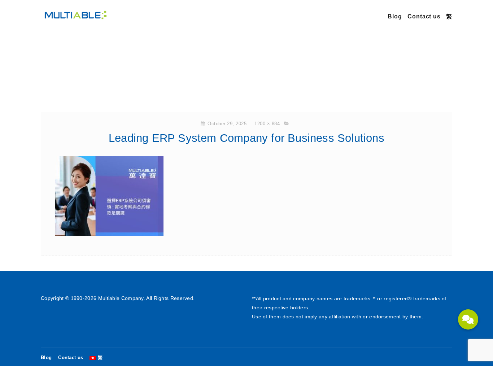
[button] (468, 319)
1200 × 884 (267, 123)
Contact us (424, 16)
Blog (395, 16)
